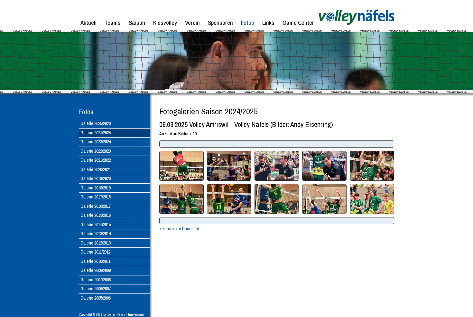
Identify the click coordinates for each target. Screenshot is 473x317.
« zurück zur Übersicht (179, 229)
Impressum (136, 314)
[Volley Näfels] (356, 27)
